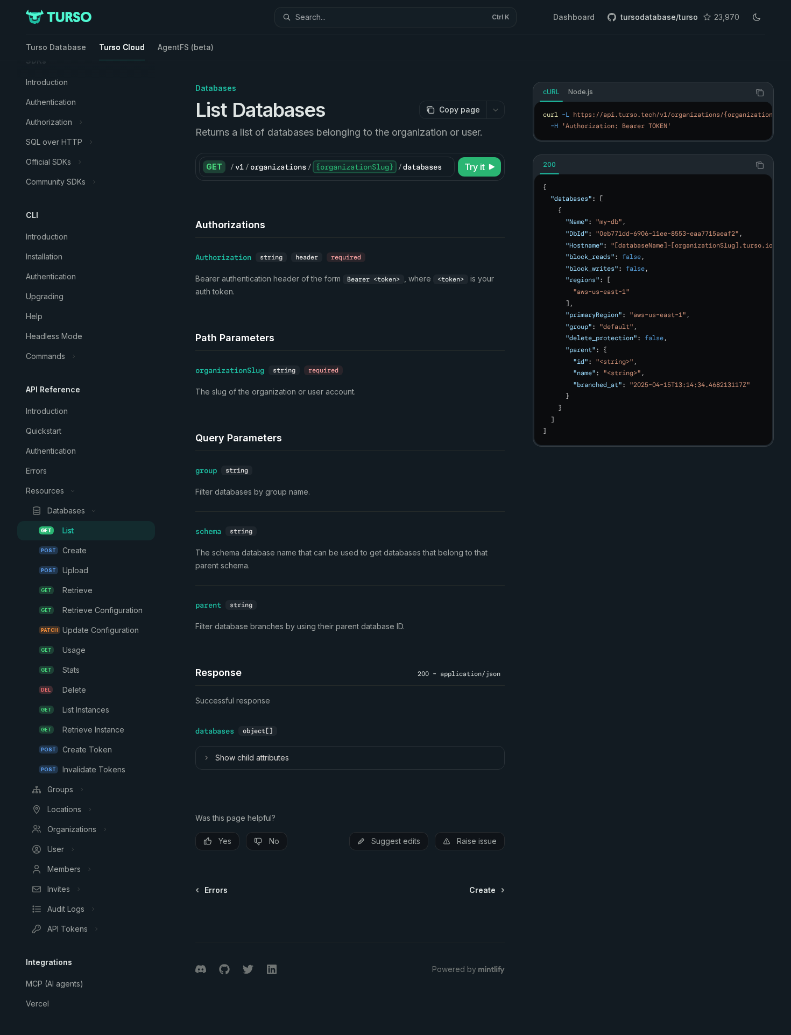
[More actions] (495, 110)
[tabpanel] (653, 121)
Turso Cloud (122, 47)
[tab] (551, 92)
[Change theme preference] (756, 17)
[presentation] (94, 547)
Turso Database (56, 47)
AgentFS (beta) (186, 47)
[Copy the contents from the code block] (760, 93)
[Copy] (444, 167)
